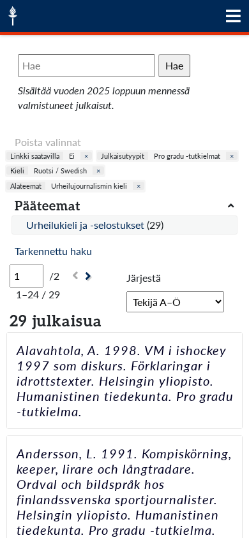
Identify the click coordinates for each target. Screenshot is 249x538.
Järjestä (143, 278)
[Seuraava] (90, 276)
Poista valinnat (48, 142)
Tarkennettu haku (53, 251)
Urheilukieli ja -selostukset (86, 225)
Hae (174, 65)
